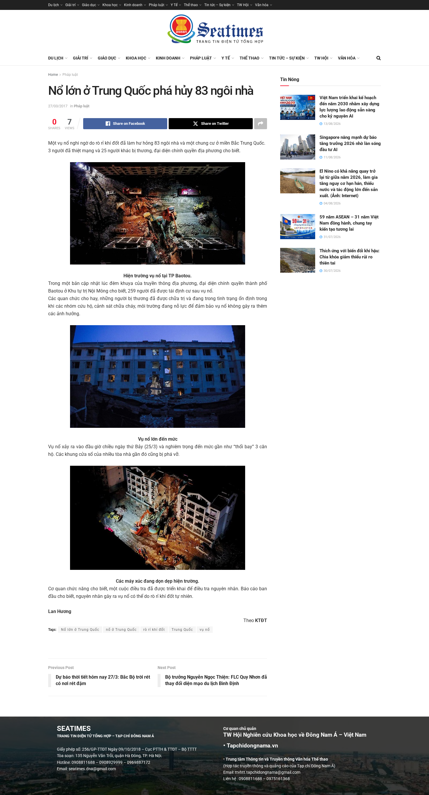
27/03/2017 (57, 106)
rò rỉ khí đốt (154, 630)
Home (53, 75)
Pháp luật (156, 5)
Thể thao (191, 5)
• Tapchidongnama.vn (250, 746)
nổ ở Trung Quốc (121, 630)
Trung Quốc (182, 630)
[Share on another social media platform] (260, 123)
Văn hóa (261, 5)
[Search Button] (378, 58)
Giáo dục (89, 5)
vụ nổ (205, 630)
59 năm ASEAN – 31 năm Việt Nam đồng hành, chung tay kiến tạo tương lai (349, 223)
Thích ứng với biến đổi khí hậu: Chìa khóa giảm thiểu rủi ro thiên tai (349, 257)
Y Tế (174, 5)
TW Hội (243, 5)
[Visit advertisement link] (157, 646)
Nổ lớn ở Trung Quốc (80, 630)
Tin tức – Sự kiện (217, 5)
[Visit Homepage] (214, 30)
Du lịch (53, 5)
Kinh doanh (133, 5)
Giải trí (70, 5)
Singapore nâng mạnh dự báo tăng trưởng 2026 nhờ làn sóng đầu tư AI (350, 143)
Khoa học (110, 5)
